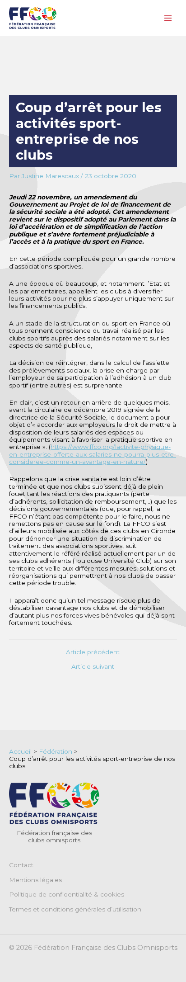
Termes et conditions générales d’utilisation (75, 909)
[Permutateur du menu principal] (168, 18)
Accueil (20, 751)
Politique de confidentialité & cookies (66, 894)
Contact (21, 865)
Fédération (55, 751)
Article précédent (93, 652)
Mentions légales (35, 879)
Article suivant (92, 667)
